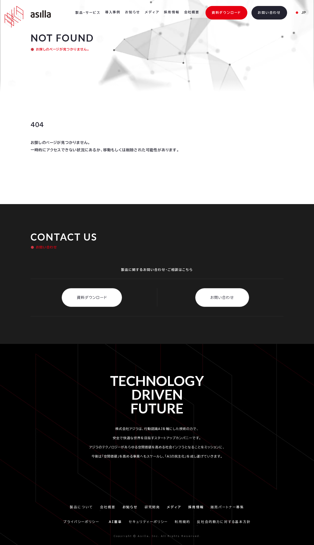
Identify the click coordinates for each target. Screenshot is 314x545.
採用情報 (171, 12)
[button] (87, 13)
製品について (81, 507)
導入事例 (112, 12)
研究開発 (152, 507)
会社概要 (107, 507)
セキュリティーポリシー (148, 521)
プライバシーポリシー (82, 521)
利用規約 (182, 521)
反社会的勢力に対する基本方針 (224, 521)
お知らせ (132, 12)
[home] (28, 17)
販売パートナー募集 (227, 507)
